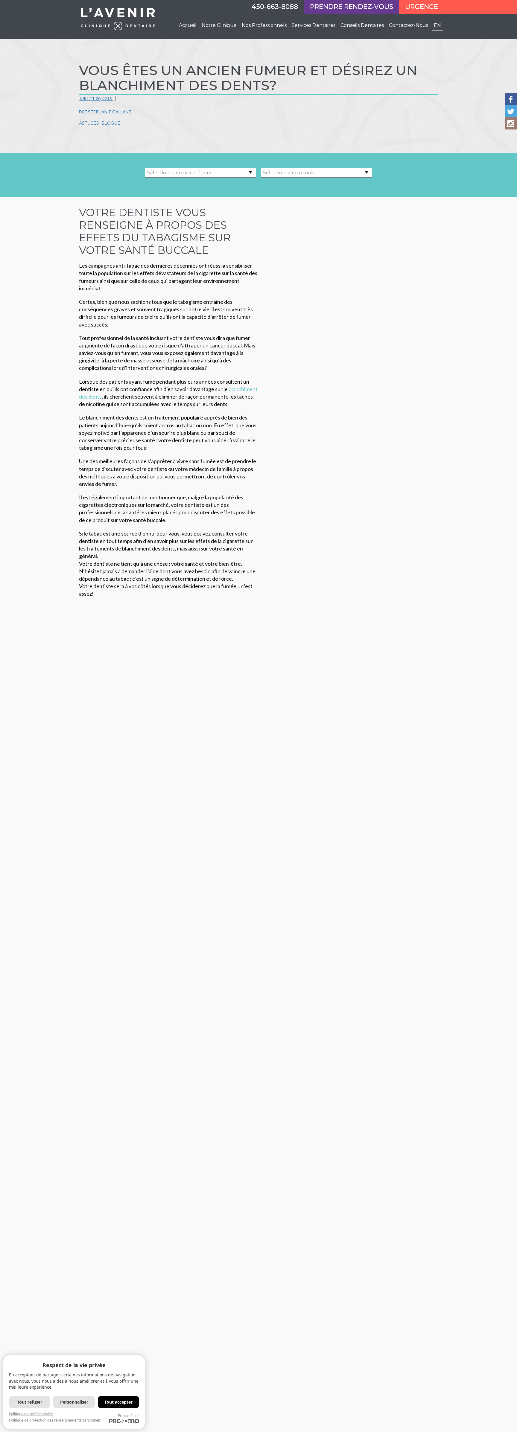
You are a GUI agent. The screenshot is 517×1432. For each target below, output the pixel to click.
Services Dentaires (313, 25)
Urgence (421, 7)
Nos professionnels (264, 25)
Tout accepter (118, 1402)
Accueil (188, 25)
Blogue (110, 123)
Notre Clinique (219, 25)
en (437, 25)
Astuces (89, 123)
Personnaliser (74, 1402)
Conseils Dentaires (362, 25)
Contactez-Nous (408, 25)
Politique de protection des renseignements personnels (55, 1420)
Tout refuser (29, 1402)
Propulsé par (128, 1415)
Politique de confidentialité (31, 1413)
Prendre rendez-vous (351, 7)
